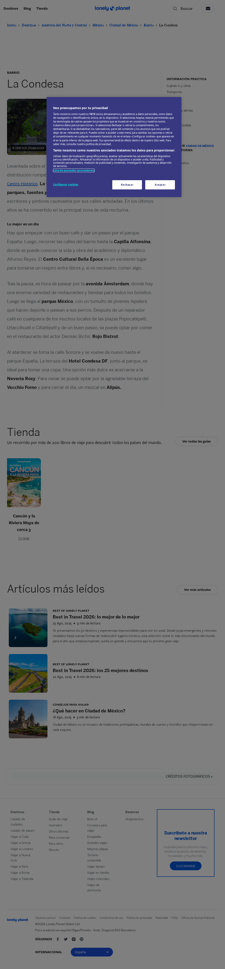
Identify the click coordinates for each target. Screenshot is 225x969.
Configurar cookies (65, 184)
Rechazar (127, 184)
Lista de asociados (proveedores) (74, 170)
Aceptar (160, 184)
